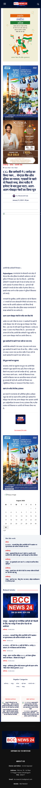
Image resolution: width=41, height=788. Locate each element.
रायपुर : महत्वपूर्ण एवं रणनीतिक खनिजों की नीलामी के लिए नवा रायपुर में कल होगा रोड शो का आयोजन (20, 623)
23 (35, 520)
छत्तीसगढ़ (5, 165)
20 (21, 520)
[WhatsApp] (27, 206)
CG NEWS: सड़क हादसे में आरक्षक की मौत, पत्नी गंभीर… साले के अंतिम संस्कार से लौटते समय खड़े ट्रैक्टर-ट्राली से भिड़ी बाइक (30, 714)
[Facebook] (14, 206)
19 (16, 520)
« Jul (4, 530)
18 (11, 520)
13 (21, 516)
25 (11, 524)
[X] (18, 206)
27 (21, 524)
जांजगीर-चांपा (18, 165)
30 (35, 524)
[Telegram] (23, 206)
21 (26, 520)
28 (26, 524)
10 (6, 516)
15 (31, 516)
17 (6, 520)
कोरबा (11, 165)
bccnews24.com (23, 196)
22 (31, 520)
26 (16, 524)
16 (35, 516)
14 (26, 516)
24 (6, 524)
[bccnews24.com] (14, 196)
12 (16, 516)
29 (31, 524)
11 (11, 516)
